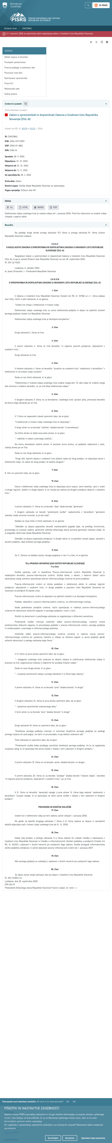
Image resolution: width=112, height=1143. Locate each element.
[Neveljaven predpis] (6, 114)
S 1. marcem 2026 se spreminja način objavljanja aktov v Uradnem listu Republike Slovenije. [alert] (50, 33)
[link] (10, 28)
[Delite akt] (101, 42)
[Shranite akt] (96, 42)
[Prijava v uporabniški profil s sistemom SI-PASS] (101, 5)
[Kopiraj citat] (25, 103)
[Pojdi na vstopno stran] (12, 7)
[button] (56, 104)
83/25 (32, 128)
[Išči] (88, 5)
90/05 (24, 128)
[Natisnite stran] (107, 42)
